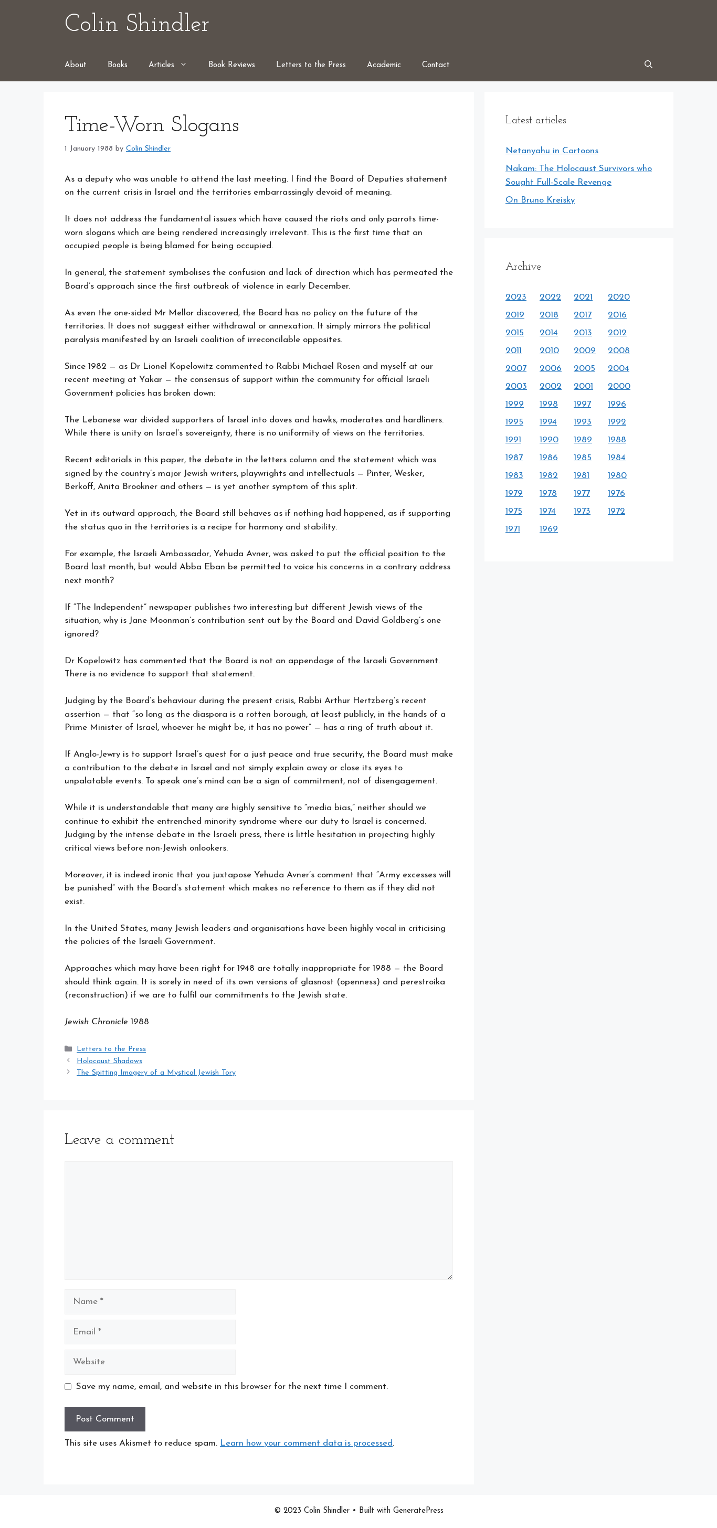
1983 (514, 475)
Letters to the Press (311, 65)
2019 (514, 315)
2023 (515, 297)
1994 (548, 422)
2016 (617, 315)
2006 (551, 368)
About (76, 65)
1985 (583, 457)
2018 (549, 315)
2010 (549, 350)
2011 (513, 350)
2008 (619, 350)
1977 (582, 493)
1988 (617, 440)
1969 (549, 529)
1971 (512, 529)
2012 (617, 332)
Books (118, 65)
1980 (617, 475)
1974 (548, 511)
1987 (514, 457)
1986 (549, 457)
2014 (549, 332)
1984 (617, 457)
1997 (582, 404)
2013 (583, 332)
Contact (436, 65)
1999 (514, 404)
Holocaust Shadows (109, 1061)
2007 (515, 368)
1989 (583, 440)
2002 (551, 386)
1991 (513, 440)
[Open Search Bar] (648, 65)
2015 (514, 332)
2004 (618, 368)
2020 (619, 297)
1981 (581, 475)
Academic (384, 65)
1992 (617, 422)
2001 (583, 386)
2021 (583, 297)
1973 (582, 511)
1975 (513, 511)
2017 (583, 315)
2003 (516, 386)
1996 (617, 404)
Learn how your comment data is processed (306, 1443)
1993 (583, 422)
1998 (549, 404)
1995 (514, 422)
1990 (549, 440)
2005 (584, 368)
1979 (514, 493)
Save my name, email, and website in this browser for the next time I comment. (232, 1386)
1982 (549, 475)
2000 (619, 386)
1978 (548, 493)
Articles (161, 65)
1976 (616, 493)
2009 (585, 350)
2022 (550, 297)
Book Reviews (231, 65)
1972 (616, 511)
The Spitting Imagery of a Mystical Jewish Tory (156, 1073)
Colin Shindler (137, 25)
